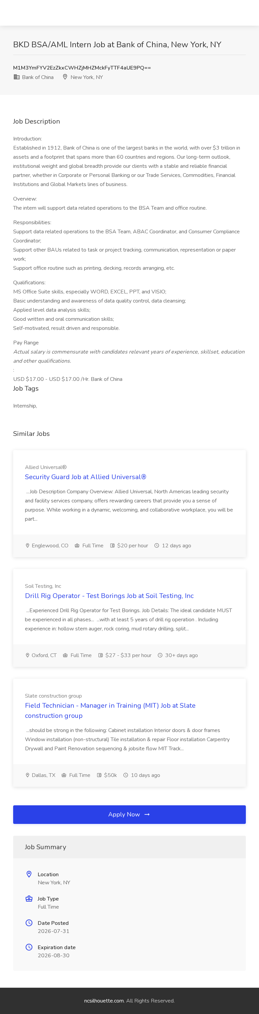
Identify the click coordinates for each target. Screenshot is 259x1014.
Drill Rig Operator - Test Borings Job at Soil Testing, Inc (109, 595)
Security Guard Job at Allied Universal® (85, 477)
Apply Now (125, 814)
